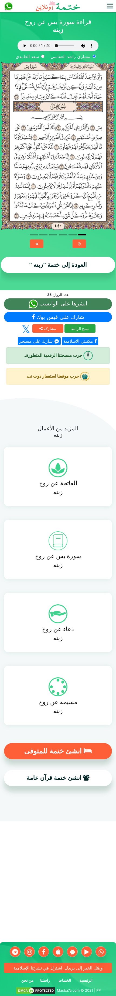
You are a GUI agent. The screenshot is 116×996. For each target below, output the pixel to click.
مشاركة (49, 328)
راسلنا (45, 980)
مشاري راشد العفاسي (70, 56)
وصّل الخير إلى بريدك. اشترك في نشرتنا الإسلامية (58, 968)
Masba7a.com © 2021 (75, 990)
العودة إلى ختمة (58, 264)
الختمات (65, 980)
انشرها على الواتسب (62, 304)
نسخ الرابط (80, 328)
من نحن (27, 980)
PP (98, 990)
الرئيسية (86, 980)
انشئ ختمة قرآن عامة (55, 777)
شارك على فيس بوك (59, 317)
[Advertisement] (58, 884)
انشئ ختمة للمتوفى (54, 751)
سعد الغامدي (27, 56)
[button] (36, 243)
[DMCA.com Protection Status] (35, 990)
